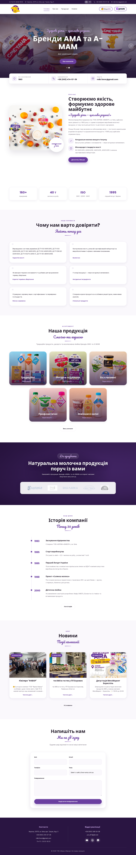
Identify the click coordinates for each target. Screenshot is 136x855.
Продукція (65, 9)
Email (71, 757)
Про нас (55, 9)
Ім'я (35, 757)
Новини (74, 9)
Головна (46, 9)
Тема (70, 768)
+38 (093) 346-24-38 (92, 831)
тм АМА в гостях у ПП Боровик (68, 680)
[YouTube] (87, 840)
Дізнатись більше (78, 160)
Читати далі (27, 695)
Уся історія (68, 607)
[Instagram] (92, 840)
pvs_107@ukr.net (92, 835)
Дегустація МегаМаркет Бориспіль (108, 682)
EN (90, 2)
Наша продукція (68, 58)
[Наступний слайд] (131, 46)
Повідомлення (39, 778)
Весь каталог (68, 429)
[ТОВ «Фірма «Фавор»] (15, 9)
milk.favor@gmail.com (120, 2)
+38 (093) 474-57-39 (102, 2)
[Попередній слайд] (5, 46)
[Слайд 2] (69, 67)
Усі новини (68, 705)
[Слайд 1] (67, 67)
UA (86, 2)
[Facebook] (98, 840)
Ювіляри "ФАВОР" (28, 680)
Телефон (37, 768)
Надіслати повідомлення (68, 801)
